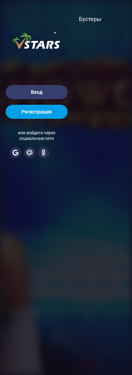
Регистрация (36, 112)
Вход (37, 92)
